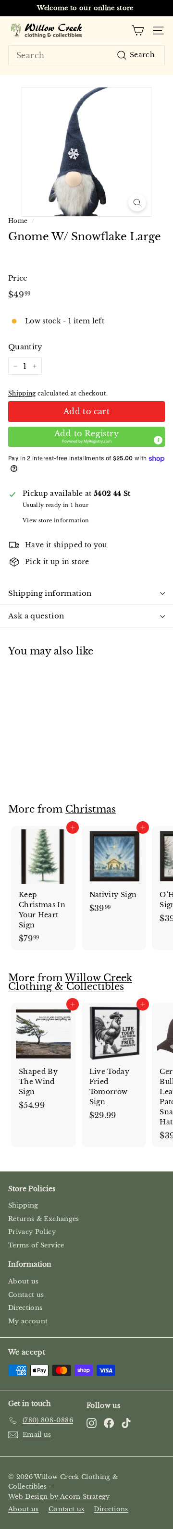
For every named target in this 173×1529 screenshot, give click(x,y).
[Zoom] (137, 202)
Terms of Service (36, 1245)
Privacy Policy (32, 1232)
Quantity (25, 346)
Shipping (22, 393)
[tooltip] (158, 440)
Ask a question (36, 615)
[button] (86, 437)
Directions (25, 1308)
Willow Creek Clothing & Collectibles (70, 982)
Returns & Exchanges (43, 1219)
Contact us (26, 1295)
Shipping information (50, 593)
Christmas (90, 809)
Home (17, 220)
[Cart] (137, 30)
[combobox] (86, 55)
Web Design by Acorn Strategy (59, 1496)
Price (18, 278)
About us (23, 1281)
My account (28, 1321)
